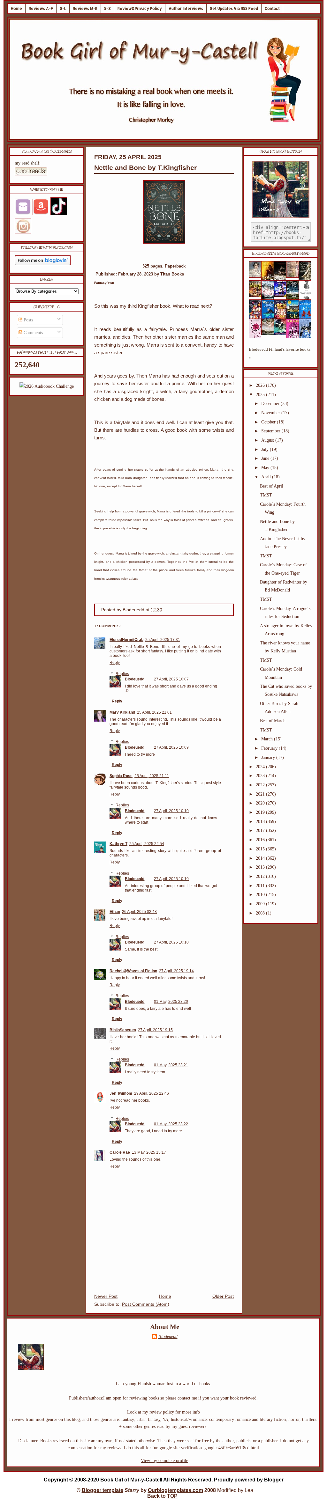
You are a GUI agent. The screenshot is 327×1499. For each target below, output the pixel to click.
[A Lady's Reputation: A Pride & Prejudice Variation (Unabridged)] (269, 333)
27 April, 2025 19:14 (176, 971)
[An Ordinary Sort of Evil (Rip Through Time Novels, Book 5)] (282, 333)
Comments (32, 332)
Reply (115, 662)
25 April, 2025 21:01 (154, 712)
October (269, 422)
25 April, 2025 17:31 (162, 639)
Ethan (115, 911)
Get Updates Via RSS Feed (234, 8)
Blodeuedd (134, 679)
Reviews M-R (85, 8)
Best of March (272, 720)
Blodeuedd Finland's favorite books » (279, 353)
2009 (261, 903)
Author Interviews (186, 8)
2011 (261, 885)
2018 (261, 821)
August (268, 440)
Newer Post (106, 1296)
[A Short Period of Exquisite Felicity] (257, 276)
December (271, 403)
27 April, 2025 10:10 (171, 811)
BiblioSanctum (123, 1030)
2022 (261, 785)
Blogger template (102, 1490)
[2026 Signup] (46, 386)
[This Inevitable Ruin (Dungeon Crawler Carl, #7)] (257, 295)
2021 (261, 794)
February (270, 748)
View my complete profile (164, 1460)
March (267, 739)
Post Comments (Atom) (145, 1304)
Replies (122, 674)
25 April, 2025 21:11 (151, 776)
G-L (63, 8)
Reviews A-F (41, 8)
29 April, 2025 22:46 (151, 1093)
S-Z (107, 8)
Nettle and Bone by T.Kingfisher (145, 167)
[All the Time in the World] (282, 295)
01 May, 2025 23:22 (171, 1124)
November (271, 412)
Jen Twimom (121, 1093)
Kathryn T (118, 843)
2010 (261, 894)
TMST (266, 495)
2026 (261, 385)
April (266, 476)
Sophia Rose (121, 776)
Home (16, 8)
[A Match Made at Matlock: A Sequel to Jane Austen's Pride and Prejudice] (294, 276)
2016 (261, 839)
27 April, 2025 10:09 (171, 747)
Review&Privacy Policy (140, 8)
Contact (272, 8)
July (265, 449)
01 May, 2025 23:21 (171, 1065)
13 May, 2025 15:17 (149, 1152)
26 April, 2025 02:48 (139, 911)
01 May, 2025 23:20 (171, 1001)
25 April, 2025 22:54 (146, 843)
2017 (261, 830)
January (268, 757)
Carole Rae (120, 1152)
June (265, 458)
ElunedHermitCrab (126, 639)
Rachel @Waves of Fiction (133, 971)
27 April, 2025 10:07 (171, 679)
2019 (261, 812)
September (271, 431)
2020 (261, 803)
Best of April (271, 486)
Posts (27, 320)
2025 (261, 394)
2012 (261, 876)
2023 (261, 775)
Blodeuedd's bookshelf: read (280, 253)
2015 (261, 849)
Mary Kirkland (122, 712)
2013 (261, 867)
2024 (261, 766)
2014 (261, 858)
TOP (172, 1496)
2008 (261, 913)
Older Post (223, 1296)
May (265, 467)
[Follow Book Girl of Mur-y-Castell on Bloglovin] (43, 263)
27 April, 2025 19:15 (155, 1030)
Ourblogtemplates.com (175, 1490)
